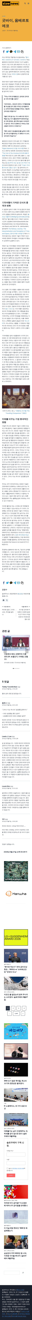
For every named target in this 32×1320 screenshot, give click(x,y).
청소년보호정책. (12, 1314)
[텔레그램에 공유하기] (15, 51)
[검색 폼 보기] (25, 3)
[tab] (13, 668)
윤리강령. (8, 1316)
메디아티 (20, 594)
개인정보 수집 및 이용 (18, 1168)
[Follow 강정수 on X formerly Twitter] (6, 600)
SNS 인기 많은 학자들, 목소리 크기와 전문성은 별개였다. (15, 1082)
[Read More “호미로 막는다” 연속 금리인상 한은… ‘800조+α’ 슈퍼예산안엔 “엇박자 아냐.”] (16, 955)
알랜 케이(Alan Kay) (22, 535)
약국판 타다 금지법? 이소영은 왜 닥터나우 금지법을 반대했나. (16, 1204)
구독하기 (11, 1175)
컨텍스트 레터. (11, 992)
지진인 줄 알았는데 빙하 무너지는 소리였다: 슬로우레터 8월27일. (16, 997)
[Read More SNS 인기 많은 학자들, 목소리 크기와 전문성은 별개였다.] (16, 1069)
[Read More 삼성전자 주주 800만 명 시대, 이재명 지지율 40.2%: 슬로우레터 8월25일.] (16, 1242)
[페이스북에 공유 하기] (4, 51)
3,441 (16, 1013)
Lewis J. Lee (6, 736)
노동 (5, 1103)
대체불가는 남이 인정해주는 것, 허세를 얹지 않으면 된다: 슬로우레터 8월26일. (16, 1133)
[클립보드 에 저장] (22, 51)
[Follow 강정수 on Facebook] (3, 600)
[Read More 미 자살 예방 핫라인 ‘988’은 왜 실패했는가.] (16, 1217)
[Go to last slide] (5, 651)
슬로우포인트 (7, 1078)
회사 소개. (20, 1290)
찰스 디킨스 (9, 309)
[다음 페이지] (26, 651)
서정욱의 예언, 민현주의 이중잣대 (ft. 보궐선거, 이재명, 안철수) (16, 656)
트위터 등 (15, 74)
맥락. (16, 1200)
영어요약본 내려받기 (17, 233)
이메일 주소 (10, 1150)
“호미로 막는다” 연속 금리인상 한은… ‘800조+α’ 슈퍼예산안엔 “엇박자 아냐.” (15, 969)
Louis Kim (6, 786)
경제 (13, 1200)
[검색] (23, 1273)
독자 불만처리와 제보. (19, 1316)
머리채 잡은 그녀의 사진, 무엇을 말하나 (8, 610)
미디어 (3, 16)
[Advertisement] (16, 915)
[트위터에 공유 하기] (7, 51)
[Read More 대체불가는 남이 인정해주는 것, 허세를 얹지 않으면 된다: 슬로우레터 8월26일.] (16, 1120)
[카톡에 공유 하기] (11, 51)
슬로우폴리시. (7, 964)
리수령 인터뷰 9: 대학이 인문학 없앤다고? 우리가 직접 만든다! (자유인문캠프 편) (23, 613)
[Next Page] (23, 1013)
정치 (5, 992)
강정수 (4, 30)
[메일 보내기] (18, 51)
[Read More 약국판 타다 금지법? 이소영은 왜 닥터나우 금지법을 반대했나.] (16, 1192)
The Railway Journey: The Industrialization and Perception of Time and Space (15, 231)
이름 (8, 1159)
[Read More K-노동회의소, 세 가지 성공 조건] (16, 1095)
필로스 (4, 703)
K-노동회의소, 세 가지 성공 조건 (15, 1107)
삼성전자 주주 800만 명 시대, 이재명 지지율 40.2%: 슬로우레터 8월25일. (15, 1255)
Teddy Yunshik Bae (9, 687)
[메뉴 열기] (28, 3)
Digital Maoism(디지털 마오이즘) (13, 148)
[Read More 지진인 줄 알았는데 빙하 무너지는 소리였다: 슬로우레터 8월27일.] (16, 983)
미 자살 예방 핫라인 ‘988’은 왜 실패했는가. (15, 1229)
